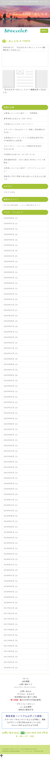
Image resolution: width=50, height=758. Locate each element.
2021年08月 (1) (11, 456)
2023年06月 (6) (11, 375)
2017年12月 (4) (11, 608)
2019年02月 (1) (11, 548)
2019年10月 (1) (11, 511)
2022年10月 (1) (11, 413)
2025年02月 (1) (11, 294)
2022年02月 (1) (11, 446)
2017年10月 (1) (11, 619)
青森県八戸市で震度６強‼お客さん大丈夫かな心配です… (25, 177)
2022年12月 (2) (11, 408)
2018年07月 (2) (11, 575)
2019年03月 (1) (11, 543)
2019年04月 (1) (11, 538)
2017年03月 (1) (11, 651)
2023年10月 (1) (11, 353)
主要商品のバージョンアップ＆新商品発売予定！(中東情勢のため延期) (24, 139)
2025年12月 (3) (11, 251)
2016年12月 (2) (11, 668)
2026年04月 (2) (11, 240)
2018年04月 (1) (11, 592)
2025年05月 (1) (11, 278)
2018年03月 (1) (11, 597)
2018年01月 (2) (11, 603)
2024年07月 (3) (11, 326)
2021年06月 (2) (11, 462)
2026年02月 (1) (11, 245)
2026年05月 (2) (11, 234)
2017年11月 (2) (10, 613)
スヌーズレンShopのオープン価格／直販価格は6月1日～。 (24, 130)
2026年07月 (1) (11, 223)
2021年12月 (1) (11, 451)
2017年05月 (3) (11, 646)
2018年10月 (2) (11, 570)
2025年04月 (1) (11, 283)
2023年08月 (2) (11, 364)
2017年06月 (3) (11, 640)
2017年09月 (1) (11, 624)
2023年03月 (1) (11, 391)
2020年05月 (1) (11, 489)
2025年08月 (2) (11, 267)
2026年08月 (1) (11, 218)
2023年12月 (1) (11, 348)
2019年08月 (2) (11, 516)
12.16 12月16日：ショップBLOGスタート (22, 205)
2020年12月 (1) (11, 478)
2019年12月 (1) (11, 500)
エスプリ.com (18, 749)
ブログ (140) (9, 192)
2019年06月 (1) (11, 527)
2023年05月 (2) (11, 380)
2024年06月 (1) (11, 332)
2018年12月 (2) (11, 559)
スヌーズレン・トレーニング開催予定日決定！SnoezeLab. (23, 147)
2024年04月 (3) (11, 337)
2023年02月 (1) (11, 397)
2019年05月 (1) (11, 532)
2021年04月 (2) (11, 467)
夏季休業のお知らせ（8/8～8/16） (18, 119)
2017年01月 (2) (11, 662)
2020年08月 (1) (11, 483)
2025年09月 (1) (11, 261)
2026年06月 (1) (11, 229)
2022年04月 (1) (11, 440)
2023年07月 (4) (11, 370)
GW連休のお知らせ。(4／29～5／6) (19, 154)
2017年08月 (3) (11, 630)
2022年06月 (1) (11, 435)
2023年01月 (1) (11, 402)
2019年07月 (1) (11, 521)
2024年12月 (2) (11, 305)
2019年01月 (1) (11, 554)
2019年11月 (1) (10, 505)
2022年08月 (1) (11, 424)
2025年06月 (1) (11, 272)
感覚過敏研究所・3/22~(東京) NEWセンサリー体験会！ (25, 161)
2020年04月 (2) (11, 494)
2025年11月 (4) (10, 256)
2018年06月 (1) (11, 581)
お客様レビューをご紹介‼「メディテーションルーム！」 (25, 169)
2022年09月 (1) (11, 418)
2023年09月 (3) (11, 359)
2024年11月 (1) (10, 310)
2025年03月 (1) (11, 288)
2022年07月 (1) (11, 429)
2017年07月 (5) (11, 635)
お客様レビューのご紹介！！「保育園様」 (21, 113)
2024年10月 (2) (11, 316)
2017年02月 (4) (11, 657)
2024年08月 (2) (11, 321)
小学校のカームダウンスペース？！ (19, 124)
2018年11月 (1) (10, 565)
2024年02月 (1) (11, 343)
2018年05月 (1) (11, 586)
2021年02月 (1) (11, 473)
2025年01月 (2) (11, 299)
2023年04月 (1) (11, 386)
